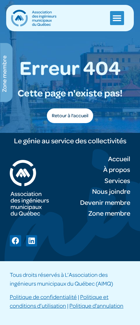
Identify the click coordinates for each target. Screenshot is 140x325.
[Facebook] (15, 241)
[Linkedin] (31, 241)
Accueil (119, 159)
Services (117, 180)
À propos (116, 169)
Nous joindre (111, 191)
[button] (117, 18)
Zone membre (109, 213)
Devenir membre (105, 202)
